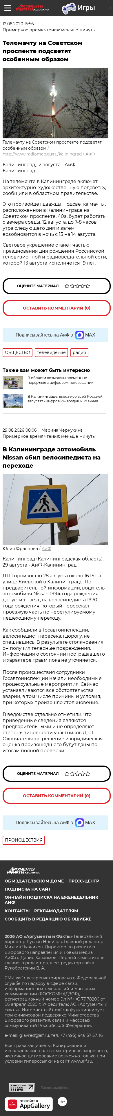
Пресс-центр (83, 881)
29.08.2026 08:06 (20, 430)
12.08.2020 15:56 (18, 23)
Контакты (17, 911)
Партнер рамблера (54, 1087)
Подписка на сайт (28, 889)
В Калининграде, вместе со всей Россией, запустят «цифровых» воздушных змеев (65, 398)
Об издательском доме (34, 881)
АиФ (90, 154)
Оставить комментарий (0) (56, 308)
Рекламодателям (56, 911)
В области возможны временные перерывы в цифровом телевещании (61, 380)
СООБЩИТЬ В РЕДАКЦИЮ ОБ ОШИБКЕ (48, 919)
